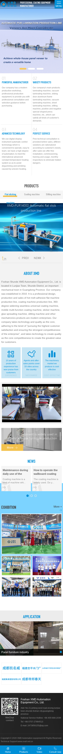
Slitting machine (53, 194)
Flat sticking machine (10, 196)
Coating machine (32, 194)
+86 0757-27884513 (33, 722)
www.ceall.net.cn (25, 741)
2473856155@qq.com (38, 725)
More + (58, 508)
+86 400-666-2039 (52, 718)
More (12, 447)
